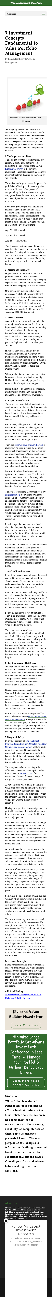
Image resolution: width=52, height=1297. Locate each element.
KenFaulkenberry (16, 58)
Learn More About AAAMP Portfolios (26, 1083)
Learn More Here (26, 1025)
